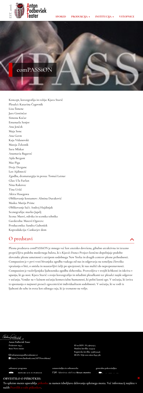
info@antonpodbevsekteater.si (24, 355)
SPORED (60, 16)
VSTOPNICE (126, 16)
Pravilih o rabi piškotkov (25, 387)
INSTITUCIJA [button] (103, 16)
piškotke (43, 383)
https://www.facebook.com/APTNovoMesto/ (31, 358)
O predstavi (21, 238)
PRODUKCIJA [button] (79, 16)
